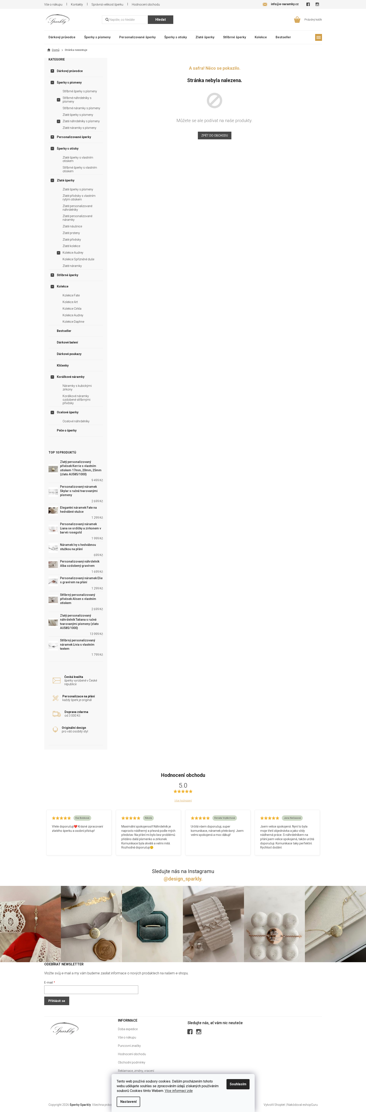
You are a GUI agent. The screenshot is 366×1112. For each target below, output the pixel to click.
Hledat (160, 20)
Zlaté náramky (72, 266)
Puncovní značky (129, 1045)
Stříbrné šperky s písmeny (80, 91)
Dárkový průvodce (70, 71)
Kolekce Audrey (73, 252)
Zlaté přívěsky (72, 239)
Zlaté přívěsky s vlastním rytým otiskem (79, 197)
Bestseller (64, 331)
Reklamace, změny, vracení (136, 1070)
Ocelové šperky (67, 412)
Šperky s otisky (67, 148)
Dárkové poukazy (69, 354)
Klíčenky (63, 365)
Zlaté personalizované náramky (77, 217)
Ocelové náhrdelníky (76, 421)
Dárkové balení (67, 342)
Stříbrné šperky (67, 275)
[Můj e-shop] (65, 1028)
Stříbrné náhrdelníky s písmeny (77, 99)
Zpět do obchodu (214, 135)
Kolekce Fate (71, 295)
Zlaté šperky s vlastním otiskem (78, 159)
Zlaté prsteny (71, 233)
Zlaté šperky (65, 180)
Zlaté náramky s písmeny (79, 128)
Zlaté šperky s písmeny (78, 114)
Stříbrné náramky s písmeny (81, 108)
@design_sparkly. (183, 879)
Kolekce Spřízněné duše (78, 259)
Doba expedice (128, 1029)
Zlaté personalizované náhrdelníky (77, 207)
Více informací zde (179, 1091)
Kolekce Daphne (73, 321)
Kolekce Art (70, 302)
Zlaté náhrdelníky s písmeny (81, 121)
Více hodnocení (183, 800)
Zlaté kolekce (71, 246)
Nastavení (128, 1102)
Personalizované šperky (74, 137)
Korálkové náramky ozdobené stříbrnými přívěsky (76, 399)
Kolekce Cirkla (72, 308)
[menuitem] (62, 37)
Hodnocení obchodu (146, 4)
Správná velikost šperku (107, 4)
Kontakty (77, 4)
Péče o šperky (66, 430)
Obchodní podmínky (131, 1062)
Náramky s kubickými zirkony (77, 387)
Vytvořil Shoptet (274, 1104)
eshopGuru (310, 1104)
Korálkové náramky (70, 377)
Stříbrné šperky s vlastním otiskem (80, 169)
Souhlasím (238, 1084)
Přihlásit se (56, 1001)
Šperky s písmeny (69, 82)
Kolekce (62, 286)
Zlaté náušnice (72, 226)
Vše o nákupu (53, 4)
